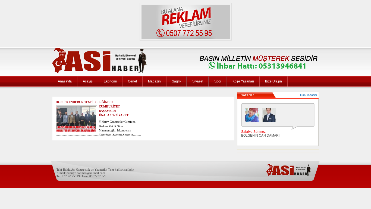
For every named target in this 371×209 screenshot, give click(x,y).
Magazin (154, 81)
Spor (217, 81)
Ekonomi (110, 81)
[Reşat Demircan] (270, 116)
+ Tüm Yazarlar (307, 95)
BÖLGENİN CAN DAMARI (260, 135)
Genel (132, 81)
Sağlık (176, 81)
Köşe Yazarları (243, 81)
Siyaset (197, 81)
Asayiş (88, 81)
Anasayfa (65, 81)
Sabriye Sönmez (253, 132)
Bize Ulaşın (273, 81)
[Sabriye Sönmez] (253, 116)
